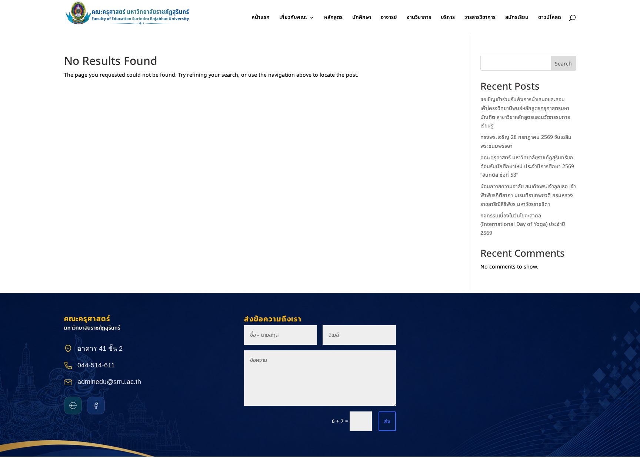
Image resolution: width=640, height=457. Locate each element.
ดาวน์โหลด (549, 18)
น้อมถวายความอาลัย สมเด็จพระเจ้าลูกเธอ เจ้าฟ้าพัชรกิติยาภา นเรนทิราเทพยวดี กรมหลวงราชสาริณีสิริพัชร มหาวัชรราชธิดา (528, 195)
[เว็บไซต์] (73, 405)
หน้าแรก (260, 18)
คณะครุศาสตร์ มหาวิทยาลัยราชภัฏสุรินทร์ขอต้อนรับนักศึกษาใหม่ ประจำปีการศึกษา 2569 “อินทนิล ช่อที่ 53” (527, 166)
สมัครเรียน (517, 18)
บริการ (448, 18)
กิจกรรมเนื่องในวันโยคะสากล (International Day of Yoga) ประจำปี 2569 (522, 224)
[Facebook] (96, 405)
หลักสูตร (333, 18)
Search (563, 64)
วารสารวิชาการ (480, 18)
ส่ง (387, 421)
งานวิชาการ (419, 18)
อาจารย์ (389, 18)
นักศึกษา (361, 18)
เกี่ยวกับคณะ (293, 18)
